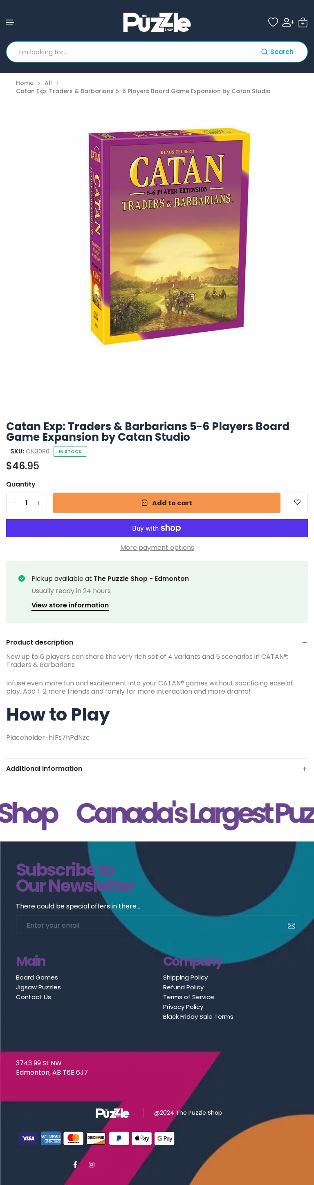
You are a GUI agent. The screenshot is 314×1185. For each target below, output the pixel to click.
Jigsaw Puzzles (38, 987)
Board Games (37, 977)
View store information (70, 605)
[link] (291, 117)
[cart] (303, 22)
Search (282, 51)
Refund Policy (183, 987)
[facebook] (75, 1164)
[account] (288, 22)
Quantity (21, 484)
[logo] (157, 22)
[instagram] (91, 1164)
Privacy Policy (183, 1006)
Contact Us (33, 997)
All (48, 83)
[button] (10, 23)
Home (25, 83)
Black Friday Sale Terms (198, 1016)
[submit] (288, 925)
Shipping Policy (185, 977)
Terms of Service (188, 997)
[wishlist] (273, 22)
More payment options (157, 548)
